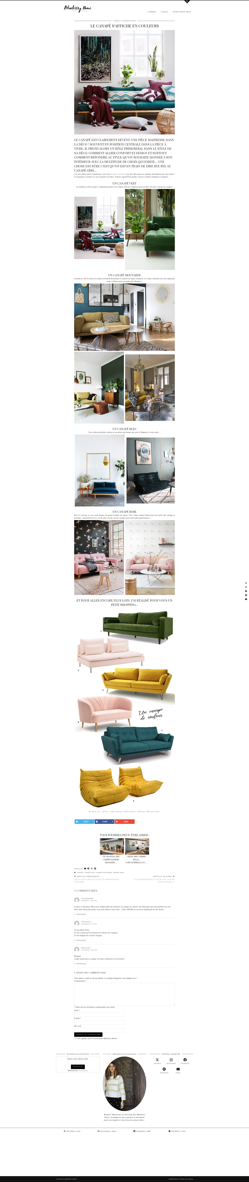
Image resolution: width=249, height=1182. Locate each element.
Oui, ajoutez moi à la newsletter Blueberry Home (97, 1038)
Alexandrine (87, 898)
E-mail (77, 1018)
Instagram (107, 1131)
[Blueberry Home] (78, 8)
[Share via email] (85, 869)
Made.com (96, 811)
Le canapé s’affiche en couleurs (124, 25)
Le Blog (164, 12)
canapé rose (118, 872)
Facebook (143, 1131)
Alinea (142, 811)
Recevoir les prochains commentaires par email (95, 1007)
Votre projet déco (182, 12)
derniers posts (129, 21)
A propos (151, 12)
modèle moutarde (118, 174)
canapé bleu (89, 872)
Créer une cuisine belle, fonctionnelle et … (136, 859)
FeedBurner (83, 1070)
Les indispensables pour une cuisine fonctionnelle (154, 879)
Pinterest (178, 1131)
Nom (77, 1010)
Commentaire (80, 980)
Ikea (107, 811)
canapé (80, 872)
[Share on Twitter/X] (92, 869)
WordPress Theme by (181, 1179)
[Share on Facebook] (88, 869)
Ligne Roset (155, 811)
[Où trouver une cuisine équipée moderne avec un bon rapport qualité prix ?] (112, 846)
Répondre (81, 914)
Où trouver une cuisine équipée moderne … (111, 859)
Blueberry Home (69, 1179)
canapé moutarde (104, 872)
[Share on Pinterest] (95, 869)
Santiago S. (86, 922)
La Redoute (118, 811)
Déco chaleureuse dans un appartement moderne (96, 879)
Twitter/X (73, 1131)
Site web (77, 1026)
